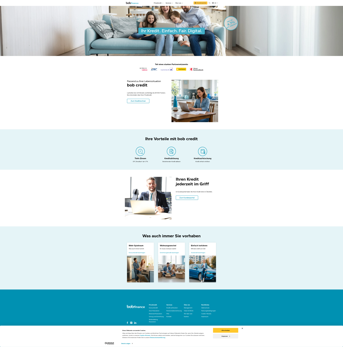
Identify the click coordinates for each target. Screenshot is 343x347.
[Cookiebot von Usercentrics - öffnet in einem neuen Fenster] (109, 343)
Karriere (186, 316)
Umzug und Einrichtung (156, 316)
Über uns (178, 3)
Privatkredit (158, 3)
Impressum (204, 316)
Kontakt (168, 316)
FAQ (167, 313)
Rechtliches (205, 305)
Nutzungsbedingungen (208, 311)
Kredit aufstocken (172, 308)
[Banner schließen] (242, 328)
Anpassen (225, 336)
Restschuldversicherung (174, 311)
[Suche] (209, 3)
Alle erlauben (226, 330)
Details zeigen (125, 343)
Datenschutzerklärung (157, 337)
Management (188, 308)
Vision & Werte (188, 311)
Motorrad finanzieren (155, 313)
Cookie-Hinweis (145, 335)
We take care (188, 313)
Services (168, 3)
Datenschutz (205, 308)
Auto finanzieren (154, 311)
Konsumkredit (153, 308)
